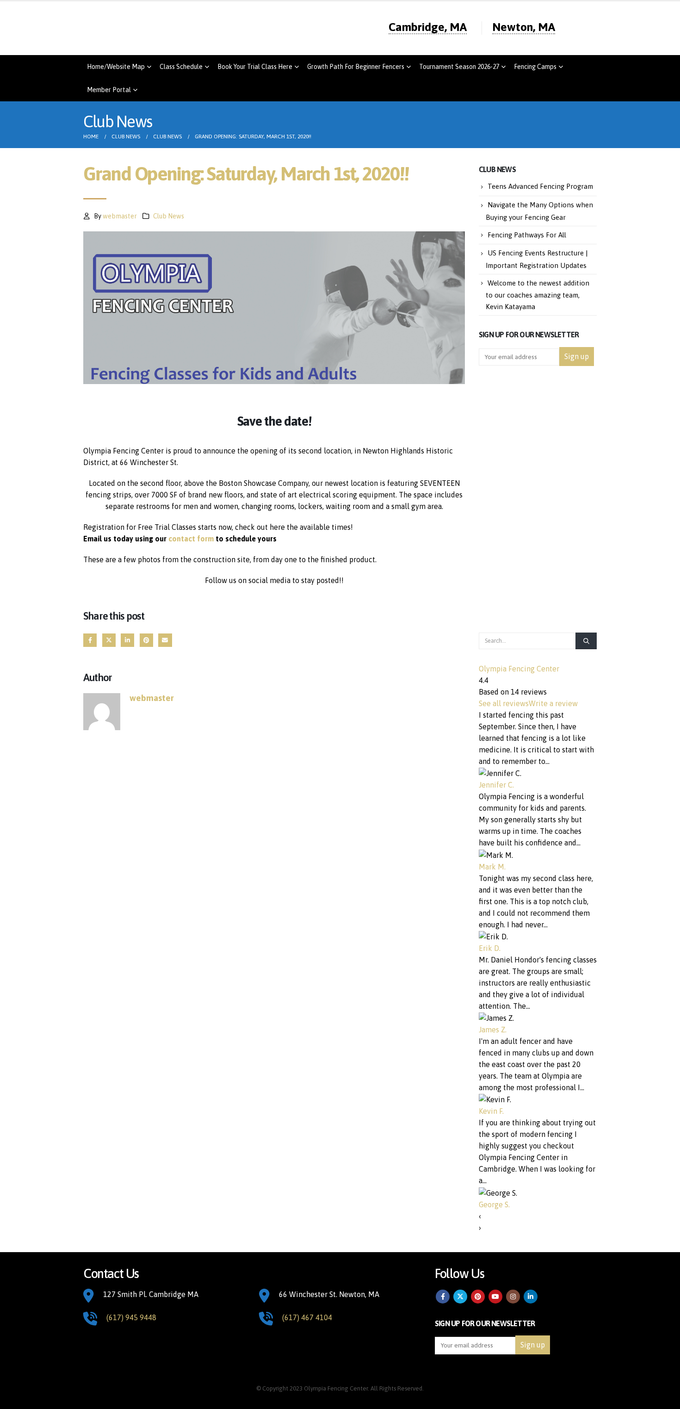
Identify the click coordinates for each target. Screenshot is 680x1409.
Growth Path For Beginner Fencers (355, 66)
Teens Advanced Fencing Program (540, 186)
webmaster (120, 216)
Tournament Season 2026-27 (459, 66)
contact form (191, 538)
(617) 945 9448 (131, 1317)
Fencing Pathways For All (527, 235)
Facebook (90, 640)
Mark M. (492, 867)
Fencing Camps (535, 66)
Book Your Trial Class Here (254, 66)
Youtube (495, 1296)
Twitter (109, 640)
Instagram (513, 1296)
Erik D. (490, 948)
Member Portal (109, 89)
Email (165, 640)
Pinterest (146, 640)
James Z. (493, 1029)
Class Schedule (181, 66)
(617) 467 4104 (307, 1317)
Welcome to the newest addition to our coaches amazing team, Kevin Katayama (537, 295)
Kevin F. (491, 1111)
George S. (494, 1204)
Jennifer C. (496, 785)
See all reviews (504, 703)
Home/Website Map (116, 66)
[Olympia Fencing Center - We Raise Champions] (187, 28)
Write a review (553, 703)
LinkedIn (127, 640)
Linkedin (531, 1296)
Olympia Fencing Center (519, 668)
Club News (168, 216)
